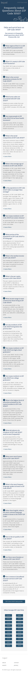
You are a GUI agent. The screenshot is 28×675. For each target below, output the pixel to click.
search (4, 665)
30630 (8, 619)
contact (16, 662)
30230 (19, 632)
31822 (19, 639)
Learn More (7, 156)
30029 (19, 625)
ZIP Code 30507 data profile (14, 601)
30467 (8, 645)
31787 (19, 619)
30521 (19, 645)
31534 (8, 629)
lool (4, 658)
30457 (19, 629)
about (4, 662)
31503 (19, 635)
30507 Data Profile (22, 2)
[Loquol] (4, 3)
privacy (16, 665)
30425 (19, 642)
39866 (8, 625)
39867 (19, 615)
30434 (8, 615)
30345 (8, 622)
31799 (8, 635)
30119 (8, 639)
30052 (19, 622)
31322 (8, 632)
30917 (8, 642)
